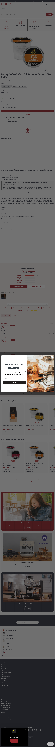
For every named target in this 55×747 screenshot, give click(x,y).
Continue (14, 382)
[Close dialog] (52, 357)
